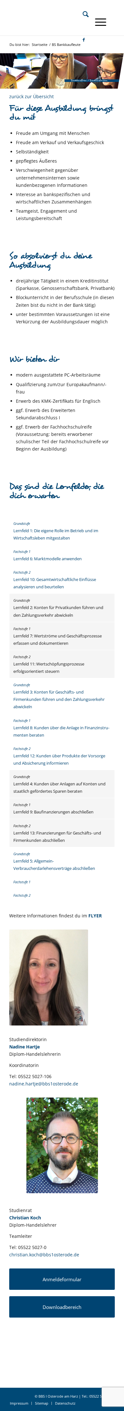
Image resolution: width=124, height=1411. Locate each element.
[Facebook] (80, 39)
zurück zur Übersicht (31, 96)
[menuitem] (82, 14)
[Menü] (97, 22)
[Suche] (82, 14)
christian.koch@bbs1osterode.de (44, 1255)
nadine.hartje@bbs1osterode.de (43, 1084)
